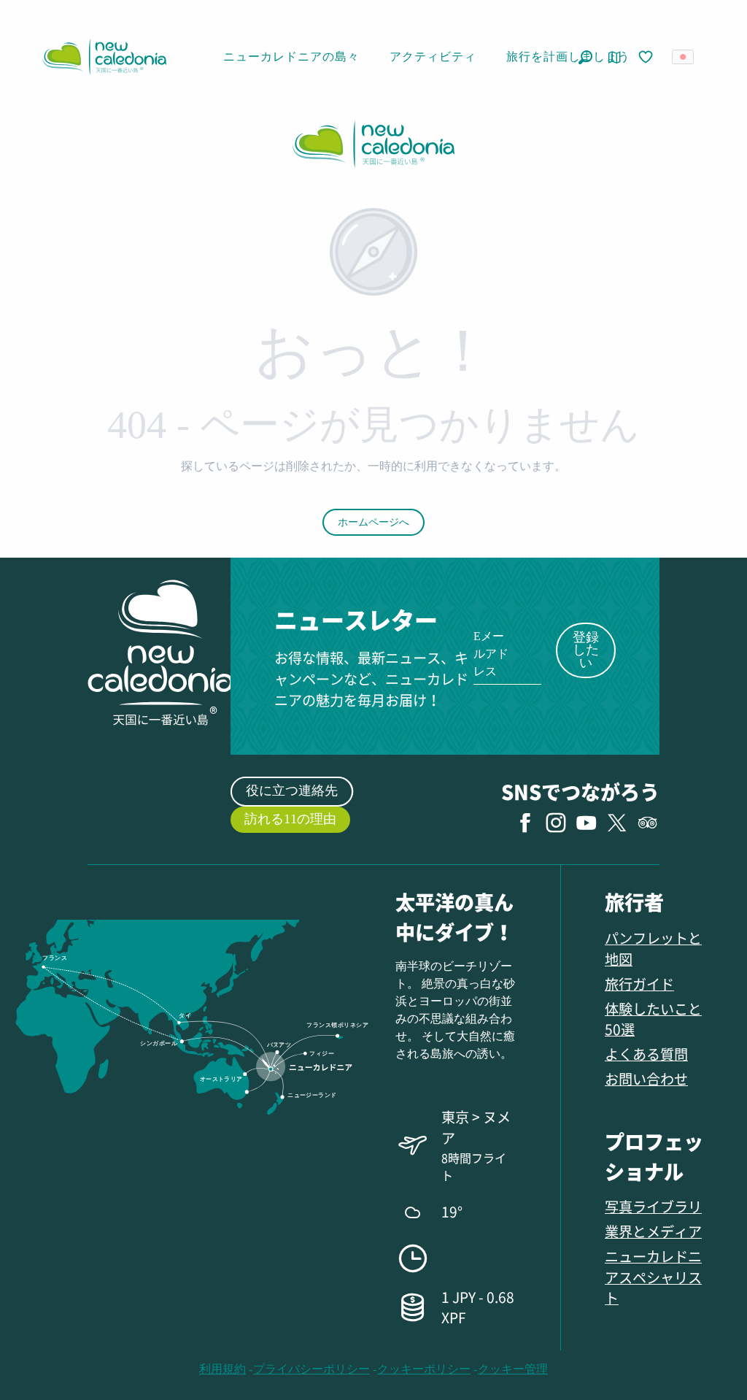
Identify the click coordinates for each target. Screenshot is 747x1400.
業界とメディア (653, 1231)
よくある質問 (646, 1053)
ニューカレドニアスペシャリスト (653, 1277)
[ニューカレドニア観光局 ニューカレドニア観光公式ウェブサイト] (104, 57)
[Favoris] (647, 57)
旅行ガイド (639, 983)
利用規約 (222, 1369)
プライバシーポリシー (311, 1369)
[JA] (684, 57)
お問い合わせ (646, 1078)
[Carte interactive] (614, 57)
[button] (585, 57)
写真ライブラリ (653, 1206)
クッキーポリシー (424, 1369)
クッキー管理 (513, 1369)
